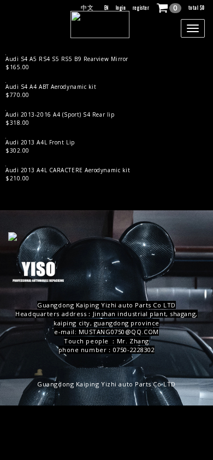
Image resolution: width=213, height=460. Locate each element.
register (141, 7)
